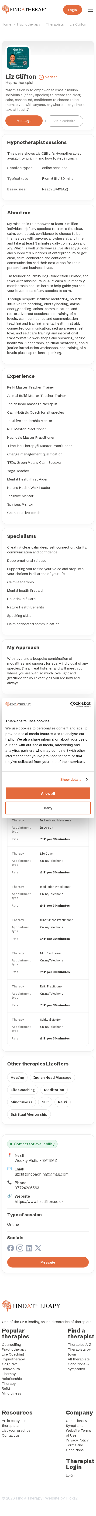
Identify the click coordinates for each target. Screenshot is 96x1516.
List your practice (16, 1430)
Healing (17, 1077)
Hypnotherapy (28, 24)
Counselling (11, 1344)
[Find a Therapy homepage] (24, 9)
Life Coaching (23, 1090)
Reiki (62, 1102)
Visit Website (64, 121)
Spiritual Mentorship (29, 1114)
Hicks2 (72, 1498)
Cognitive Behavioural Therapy (11, 1369)
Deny (48, 808)
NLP (45, 1102)
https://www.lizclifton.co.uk (39, 1201)
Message (24, 120)
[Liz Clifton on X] (38, 1249)
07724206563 (27, 1188)
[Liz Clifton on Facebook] (10, 1249)
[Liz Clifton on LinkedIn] (29, 1249)
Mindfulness (21, 1102)
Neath (20, 1155)
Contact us (11, 1435)
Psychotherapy (14, 1349)
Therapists (55, 24)
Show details (70, 779)
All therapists (79, 1359)
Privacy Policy (77, 1440)
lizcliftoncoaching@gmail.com (42, 1174)
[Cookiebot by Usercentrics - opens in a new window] (70, 705)
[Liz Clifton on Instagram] (19, 1249)
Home (6, 24)
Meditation (54, 1090)
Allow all (48, 793)
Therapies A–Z (79, 1344)
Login (72, 10)
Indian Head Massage (52, 1077)
